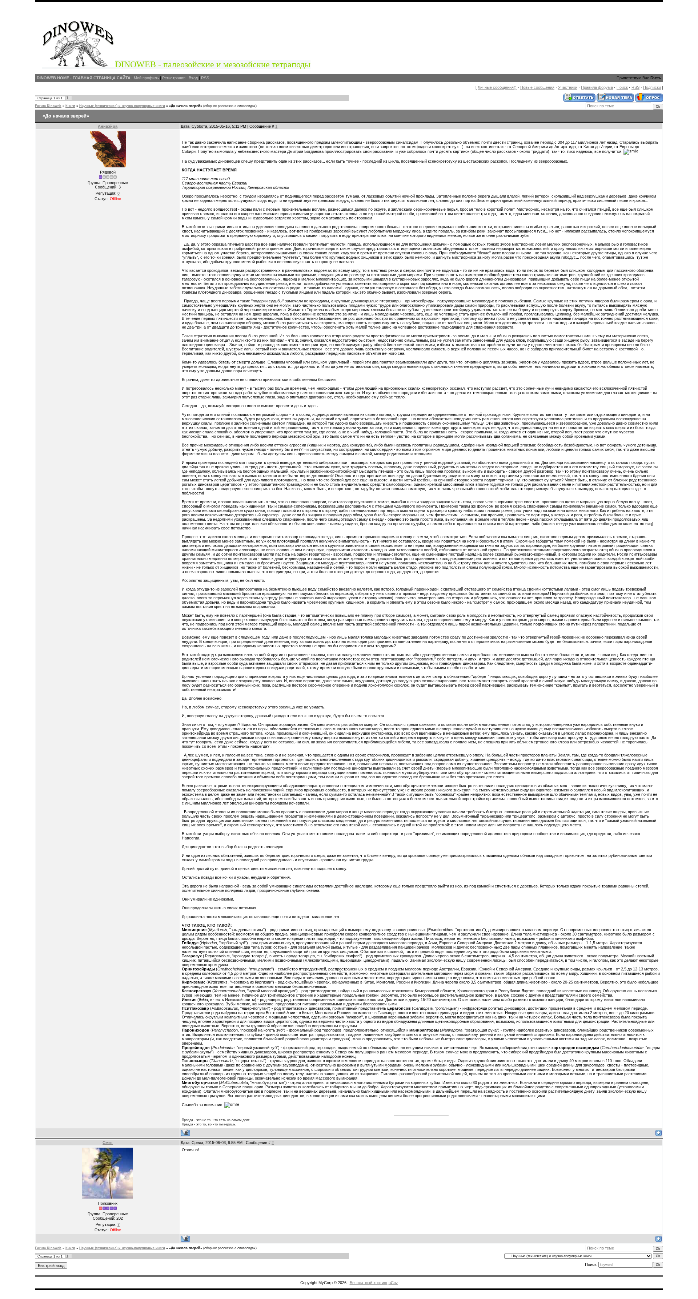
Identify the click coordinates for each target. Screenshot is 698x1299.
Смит (108, 1142)
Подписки (652, 87)
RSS (205, 78)
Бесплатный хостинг (369, 1282)
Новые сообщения (537, 87)
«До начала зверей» (185, 106)
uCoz (393, 1282)
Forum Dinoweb (48, 106)
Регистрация (173, 78)
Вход (193, 78)
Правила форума (597, 87)
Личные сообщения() (497, 87)
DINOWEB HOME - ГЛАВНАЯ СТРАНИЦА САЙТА (84, 78)
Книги (70, 106)
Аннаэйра (107, 126)
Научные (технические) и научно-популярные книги (122, 106)
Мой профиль (146, 78)
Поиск (622, 87)
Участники (567, 87)
